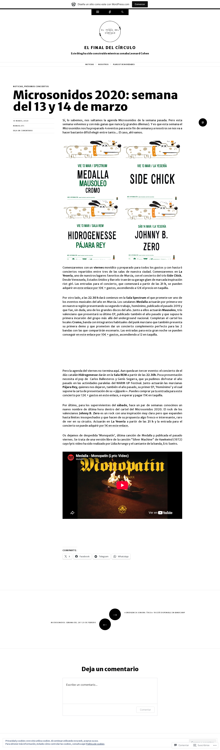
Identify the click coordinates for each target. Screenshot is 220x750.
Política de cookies (95, 744)
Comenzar (140, 4)
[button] (92, 170)
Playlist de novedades (124, 64)
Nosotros (103, 64)
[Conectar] (110, 12)
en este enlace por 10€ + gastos (97, 334)
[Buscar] (122, 12)
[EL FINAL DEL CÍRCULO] (110, 32)
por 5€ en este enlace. (114, 425)
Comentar (145, 709)
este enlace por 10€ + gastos (96, 288)
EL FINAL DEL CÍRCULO (110, 47)
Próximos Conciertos (36, 86)
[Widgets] (97, 12)
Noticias (89, 64)
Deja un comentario (23, 131)
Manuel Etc (18, 126)
